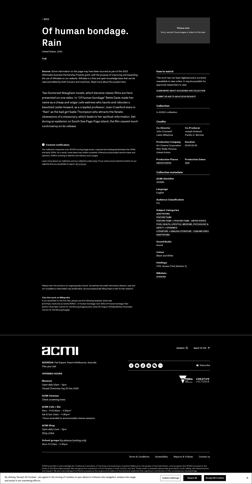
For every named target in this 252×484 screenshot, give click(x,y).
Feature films (164, 217)
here (123, 82)
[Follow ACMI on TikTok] (143, 365)
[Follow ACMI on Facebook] (131, 365)
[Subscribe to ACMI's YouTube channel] (137, 365)
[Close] (247, 478)
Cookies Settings (170, 478)
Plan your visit (49, 366)
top (200, 348)
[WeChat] (154, 365)
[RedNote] (160, 365)
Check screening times (53, 400)
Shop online (48, 433)
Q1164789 (161, 276)
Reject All (192, 478)
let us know (81, 164)
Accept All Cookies (215, 478)
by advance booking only (73, 440)
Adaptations (163, 213)
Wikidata (82, 78)
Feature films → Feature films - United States (181, 220)
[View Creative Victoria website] (194, 380)
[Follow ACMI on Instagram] (148, 365)
